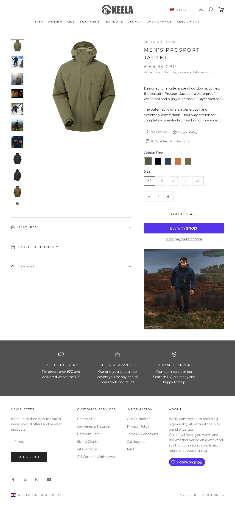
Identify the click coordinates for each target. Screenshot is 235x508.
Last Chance (159, 21)
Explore (114, 21)
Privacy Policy (138, 426)
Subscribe (29, 457)
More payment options (183, 239)
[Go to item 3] (17, 78)
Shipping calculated (179, 72)
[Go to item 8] (17, 158)
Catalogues (136, 442)
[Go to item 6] (17, 125)
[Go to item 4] (17, 94)
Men (39, 21)
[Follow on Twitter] (25, 479)
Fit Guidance (87, 449)
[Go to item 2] (17, 62)
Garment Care (88, 434)
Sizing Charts (87, 442)
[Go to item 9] (17, 174)
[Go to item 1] (17, 45)
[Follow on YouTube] (49, 479)
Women (55, 21)
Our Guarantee (139, 419)
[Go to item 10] (17, 191)
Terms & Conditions (142, 434)
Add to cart (184, 214)
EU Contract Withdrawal (96, 457)
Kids (71, 21)
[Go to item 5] (17, 108)
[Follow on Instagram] (37, 479)
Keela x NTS (188, 21)
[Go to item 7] (17, 141)
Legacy (135, 21)
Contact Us (86, 419)
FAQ (130, 449)
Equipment (90, 21)
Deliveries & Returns (93, 426)
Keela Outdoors (161, 42)
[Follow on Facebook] (13, 479)
